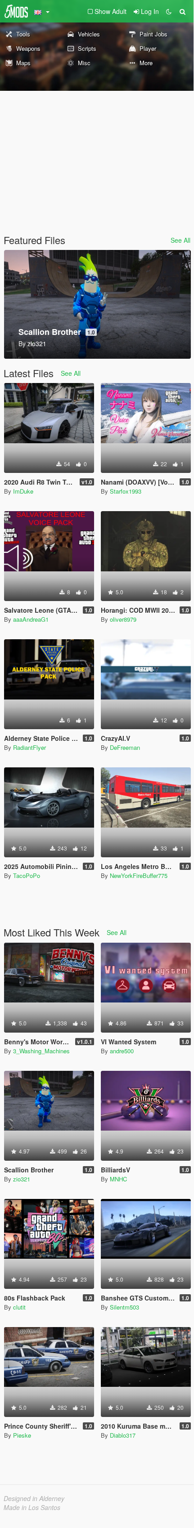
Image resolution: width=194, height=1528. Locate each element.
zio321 (21, 1179)
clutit (19, 1307)
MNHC (118, 1179)
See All (180, 240)
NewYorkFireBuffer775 (138, 875)
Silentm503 (124, 1307)
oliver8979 (123, 619)
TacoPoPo (26, 875)
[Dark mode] (168, 11)
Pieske (22, 1435)
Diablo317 (122, 1435)
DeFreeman (125, 747)
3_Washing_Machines (41, 1051)
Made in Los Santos (32, 1507)
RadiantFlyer (29, 747)
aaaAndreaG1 (31, 619)
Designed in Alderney (34, 1498)
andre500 (122, 1051)
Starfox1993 (125, 491)
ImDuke (23, 491)
